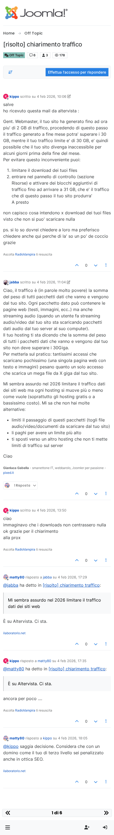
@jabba (10, 585)
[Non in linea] (5, 282)
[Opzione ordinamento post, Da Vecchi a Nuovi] (10, 72)
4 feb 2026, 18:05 (72, 738)
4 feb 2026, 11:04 (51, 282)
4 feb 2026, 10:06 (51, 96)
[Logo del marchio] (36, 12)
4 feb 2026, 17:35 (71, 661)
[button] (7, 827)
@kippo (11, 746)
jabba (14, 282)
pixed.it (8, 473)
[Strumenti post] (106, 265)
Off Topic (16, 55)
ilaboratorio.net (14, 633)
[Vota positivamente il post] (77, 265)
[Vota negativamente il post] (95, 265)
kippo (14, 96)
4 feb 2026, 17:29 (72, 577)
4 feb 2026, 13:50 (51, 510)
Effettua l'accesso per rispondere (77, 72)
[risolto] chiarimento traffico (71, 585)
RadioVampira (25, 254)
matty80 (17, 577)
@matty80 (13, 668)
